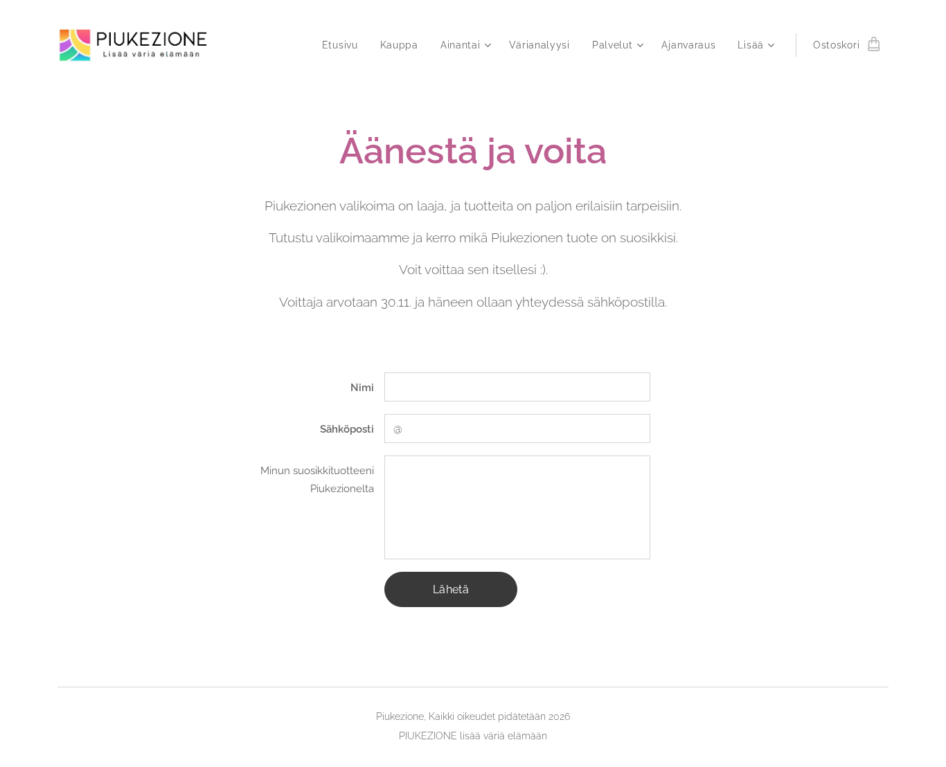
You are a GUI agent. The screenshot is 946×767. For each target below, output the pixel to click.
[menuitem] (344, 45)
